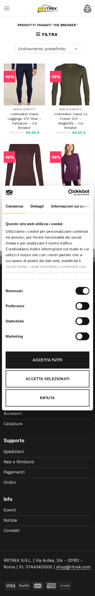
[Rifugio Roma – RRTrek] (47, 8)
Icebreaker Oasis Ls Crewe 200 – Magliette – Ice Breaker (70, 121)
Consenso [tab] (14, 206)
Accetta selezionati (48, 379)
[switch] (82, 306)
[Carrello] (87, 8)
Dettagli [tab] (37, 206)
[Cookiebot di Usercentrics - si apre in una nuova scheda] (68, 192)
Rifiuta (47, 398)
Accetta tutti (47, 360)
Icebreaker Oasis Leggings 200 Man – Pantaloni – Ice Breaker (24, 121)
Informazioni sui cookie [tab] (71, 206)
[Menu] (7, 8)
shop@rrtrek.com (73, 566)
